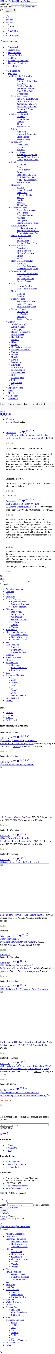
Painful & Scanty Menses (28, 223)
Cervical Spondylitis (26, 86)
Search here (5, 4)
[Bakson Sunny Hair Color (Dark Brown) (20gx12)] (27, 887)
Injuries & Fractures (26, 88)
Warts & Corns (23, 182)
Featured (9, 715)
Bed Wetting (22, 314)
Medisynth (16, 362)
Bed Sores (21, 164)
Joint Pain (10, 591)
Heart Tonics (22, 263)
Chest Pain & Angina (26, 266)
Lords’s (14, 360)
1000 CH (15, 683)
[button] (12, 432)
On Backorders (12, 720)
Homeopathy (13, 47)
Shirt (32, 6)
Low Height (22, 311)
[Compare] (32, 432)
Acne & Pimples (24, 286)
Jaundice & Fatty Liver (27, 104)
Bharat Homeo (17, 334)
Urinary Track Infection (27, 273)
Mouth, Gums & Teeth (21, 235)
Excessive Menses (25, 215)
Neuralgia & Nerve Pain (27, 159)
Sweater (20, 6)
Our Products (14, 71)
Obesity (20, 121)
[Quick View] (27, 432)
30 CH (14, 693)
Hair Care (15, 665)
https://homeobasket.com (17, 1188)
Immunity (21, 316)
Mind (13, 129)
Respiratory (16, 185)
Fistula (20, 256)
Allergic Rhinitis (24, 195)
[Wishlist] (22, 432)
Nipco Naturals (18, 370)
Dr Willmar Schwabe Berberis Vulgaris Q (19, 942)
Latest (10, 390)
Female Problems (15, 55)
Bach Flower (13, 66)
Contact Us (13, 398)
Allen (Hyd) (16, 329)
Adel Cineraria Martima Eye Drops (16, 817)
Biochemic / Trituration (18, 60)
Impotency (16, 647)
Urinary (9, 700)
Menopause (22, 220)
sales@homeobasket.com (17, 1186)
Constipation (22, 248)
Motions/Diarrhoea (25, 253)
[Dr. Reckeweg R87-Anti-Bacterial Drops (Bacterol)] (27, 1092)
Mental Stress (17, 650)
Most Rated (13, 393)
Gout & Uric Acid (25, 91)
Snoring (20, 200)
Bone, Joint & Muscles (21, 76)
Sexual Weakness (24, 304)
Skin (13, 162)
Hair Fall (21, 294)
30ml (8, 954)
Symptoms (12, 73)
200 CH (14, 690)
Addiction (21, 132)
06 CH (14, 680)
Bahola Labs (17, 337)
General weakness (19, 619)
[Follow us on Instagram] (7, 1134)
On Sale (9, 712)
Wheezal (15, 385)
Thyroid (20, 124)
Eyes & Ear (16, 142)
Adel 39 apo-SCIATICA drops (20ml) (17, 743)
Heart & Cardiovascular (21, 261)
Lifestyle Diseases (19, 114)
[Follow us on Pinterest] (5, 1134)
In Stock (9, 717)
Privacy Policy (14, 1161)
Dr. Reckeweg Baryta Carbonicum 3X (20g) (26, 438)
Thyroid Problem (19, 607)
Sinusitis (20, 197)
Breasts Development (26, 210)
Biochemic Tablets (19, 634)
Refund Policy (14, 1167)
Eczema (20, 172)
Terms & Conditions (17, 1164)
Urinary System (18, 271)
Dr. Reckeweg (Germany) (22, 347)
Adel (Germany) (18, 324)
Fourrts (14, 352)
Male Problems (14, 52)
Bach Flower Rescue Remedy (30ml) (17, 841)
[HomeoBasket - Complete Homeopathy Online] (15, 1)
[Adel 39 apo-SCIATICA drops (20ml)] (27, 740)
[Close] (7, 576)
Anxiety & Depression (27, 134)
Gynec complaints (19, 601)
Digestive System (19, 96)
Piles (8, 672)
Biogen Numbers (19, 637)
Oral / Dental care (19, 667)
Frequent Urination (25, 278)
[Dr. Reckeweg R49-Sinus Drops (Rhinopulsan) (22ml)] (27, 1066)
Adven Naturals (18, 327)
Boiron (14, 344)
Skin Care (15, 670)
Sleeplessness (23, 137)
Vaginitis (21, 218)
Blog (10, 1150)
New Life (15, 365)
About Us (12, 1148)
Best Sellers (13, 396)
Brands (11, 322)
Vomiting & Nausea (26, 109)
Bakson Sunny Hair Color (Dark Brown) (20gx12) (23, 915)
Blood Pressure (23, 119)
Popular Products (15, 388)
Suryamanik (16, 382)
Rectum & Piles (18, 245)
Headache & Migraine (27, 154)
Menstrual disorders (20, 604)
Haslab (14, 357)
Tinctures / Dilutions (17, 63)
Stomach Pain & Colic (27, 106)
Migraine (10, 655)
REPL (14, 375)
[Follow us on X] (1, 1134)
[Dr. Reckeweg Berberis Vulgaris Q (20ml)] (27, 965)
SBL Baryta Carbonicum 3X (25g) (21, 507)
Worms (20, 258)
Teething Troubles (25, 319)
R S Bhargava (17, 377)
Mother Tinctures (13, 657)
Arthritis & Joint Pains (27, 81)
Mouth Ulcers (23, 240)
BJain (13, 342)
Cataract (20, 147)
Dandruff (21, 296)
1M (12, 688)
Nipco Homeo (17, 367)
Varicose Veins (23, 126)
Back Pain (21, 83)
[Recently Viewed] (8, 1202)
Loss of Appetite (24, 101)
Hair (13, 291)
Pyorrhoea (21, 238)
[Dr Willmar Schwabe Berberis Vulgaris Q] (27, 939)
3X (12, 677)
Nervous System (18, 152)
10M (13, 685)
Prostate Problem (24, 281)
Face (13, 283)
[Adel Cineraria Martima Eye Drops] (27, 789)
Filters (3, 411)
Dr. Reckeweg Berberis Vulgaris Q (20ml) (19, 968)
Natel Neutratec (18, 372)
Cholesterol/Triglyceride (27, 268)
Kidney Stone (23, 276)
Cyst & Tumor (23, 170)
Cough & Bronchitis (26, 190)
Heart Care (10, 596)
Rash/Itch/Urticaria (25, 177)
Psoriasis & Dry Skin (26, 175)
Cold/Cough (16, 617)
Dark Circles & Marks (27, 289)
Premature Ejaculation (27, 301)
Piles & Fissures (24, 251)
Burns (19, 167)
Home (3, 404)
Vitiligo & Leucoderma (27, 180)
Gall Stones (22, 111)
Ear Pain (21, 149)
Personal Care (14, 50)
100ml (3, 954)
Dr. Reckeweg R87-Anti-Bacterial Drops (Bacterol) (23, 1095)
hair (7, 642)
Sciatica (20, 78)
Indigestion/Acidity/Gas (27, 99)
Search (8, 11)
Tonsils (14, 624)
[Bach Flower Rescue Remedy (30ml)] (27, 838)
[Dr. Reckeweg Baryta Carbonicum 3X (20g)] (30, 435)
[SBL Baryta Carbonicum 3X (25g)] (30, 504)
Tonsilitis (21, 202)
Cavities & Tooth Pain (27, 243)
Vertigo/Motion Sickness (28, 157)
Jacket (27, 6)
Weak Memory (23, 139)
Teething (15, 622)
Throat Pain (22, 205)
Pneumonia (22, 192)
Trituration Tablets (19, 639)
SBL (13, 380)
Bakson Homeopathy (20, 332)
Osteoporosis (22, 94)
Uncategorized (12, 698)
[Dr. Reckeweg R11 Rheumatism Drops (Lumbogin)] (27, 1014)
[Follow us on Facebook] (3, 1134)
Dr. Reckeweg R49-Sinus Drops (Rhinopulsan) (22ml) (24, 1068)
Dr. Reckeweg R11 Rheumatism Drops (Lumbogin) (23, 1042)
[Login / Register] (7, 17)
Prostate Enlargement (26, 306)
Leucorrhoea (22, 213)
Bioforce (15, 339)
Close (3, 1216)
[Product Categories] (8, 22)
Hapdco (14, 354)
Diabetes (21, 116)
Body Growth (17, 614)
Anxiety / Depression (15, 589)
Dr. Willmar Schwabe (20, 349)
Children (12, 58)
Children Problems (19, 309)
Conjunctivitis (23, 144)
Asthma (20, 187)
